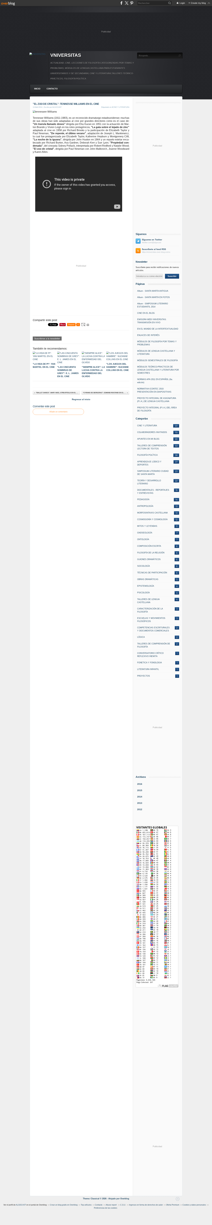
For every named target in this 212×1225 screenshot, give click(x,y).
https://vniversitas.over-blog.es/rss (156, 252)
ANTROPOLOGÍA (145, 506)
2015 (139, 790)
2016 (139, 784)
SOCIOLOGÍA (143, 566)
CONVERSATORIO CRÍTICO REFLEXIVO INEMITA (150, 654)
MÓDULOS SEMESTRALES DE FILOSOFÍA (157, 360)
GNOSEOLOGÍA (144, 533)
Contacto (52, 89)
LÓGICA (141, 637)
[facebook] (121, 3)
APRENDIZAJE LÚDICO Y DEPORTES (149, 463)
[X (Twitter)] (127, 3)
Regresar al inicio (81, 399)
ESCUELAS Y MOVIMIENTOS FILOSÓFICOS (151, 619)
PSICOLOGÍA (143, 592)
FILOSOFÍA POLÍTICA (147, 455)
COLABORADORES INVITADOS (152, 432)
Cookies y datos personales (194, 1205)
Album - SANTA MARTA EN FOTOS (153, 297)
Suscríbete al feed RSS (154, 249)
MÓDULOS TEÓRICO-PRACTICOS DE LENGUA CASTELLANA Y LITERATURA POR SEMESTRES (158, 370)
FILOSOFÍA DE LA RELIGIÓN (150, 553)
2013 (139, 803)
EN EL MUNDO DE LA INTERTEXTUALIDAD (157, 329)
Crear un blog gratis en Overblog (64, 1205)
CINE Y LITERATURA (147, 425)
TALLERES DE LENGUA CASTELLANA (148, 601)
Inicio (37, 89)
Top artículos (86, 1205)
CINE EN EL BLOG (146, 313)
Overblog (124, 1198)
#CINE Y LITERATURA (120, 107)
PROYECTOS (143, 676)
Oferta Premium (172, 1205)
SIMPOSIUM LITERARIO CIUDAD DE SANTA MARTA (153, 472)
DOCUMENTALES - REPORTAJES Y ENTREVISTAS (153, 491)
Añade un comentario (58, 412)
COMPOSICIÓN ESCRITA (149, 546)
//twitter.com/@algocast (151, 242)
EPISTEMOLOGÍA (145, 586)
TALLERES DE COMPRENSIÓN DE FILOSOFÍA (153, 645)
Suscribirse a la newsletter (47, 338)
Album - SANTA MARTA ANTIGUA (152, 291)
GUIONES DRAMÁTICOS (149, 559)
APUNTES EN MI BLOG (148, 439)
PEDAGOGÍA (143, 499)
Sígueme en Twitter (152, 239)
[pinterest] (132, 3)
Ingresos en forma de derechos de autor (146, 1205)
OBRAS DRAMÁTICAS (147, 579)
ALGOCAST (21, 1205)
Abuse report (111, 1205)
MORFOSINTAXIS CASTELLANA (152, 513)
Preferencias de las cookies (105, 1208)
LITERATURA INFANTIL (148, 669)
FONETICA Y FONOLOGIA (149, 662)
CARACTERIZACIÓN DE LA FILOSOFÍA (150, 610)
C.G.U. (123, 1205)
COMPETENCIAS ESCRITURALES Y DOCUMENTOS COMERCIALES (153, 629)
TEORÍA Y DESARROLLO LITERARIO (149, 482)
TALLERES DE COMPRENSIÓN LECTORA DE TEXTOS (152, 447)
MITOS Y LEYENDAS (147, 526)
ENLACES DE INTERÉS (148, 335)
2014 (139, 796)
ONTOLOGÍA (143, 539)
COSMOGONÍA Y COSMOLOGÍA (152, 519)
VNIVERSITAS (65, 55)
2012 (139, 809)
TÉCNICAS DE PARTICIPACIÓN (152, 572)
